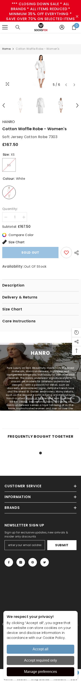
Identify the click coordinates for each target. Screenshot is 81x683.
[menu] (5, 27)
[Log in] (62, 27)
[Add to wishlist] (66, 252)
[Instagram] (20, 562)
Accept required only (40, 660)
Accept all (40, 649)
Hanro (8, 121)
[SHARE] (75, 252)
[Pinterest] (32, 562)
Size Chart (17, 242)
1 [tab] (40, 453)
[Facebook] (8, 562)
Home (6, 49)
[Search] (17, 27)
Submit (62, 545)
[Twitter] (44, 562)
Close (77, 16)
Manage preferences (40, 672)
